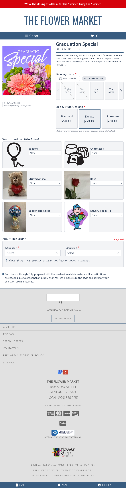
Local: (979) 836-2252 (63, 398)
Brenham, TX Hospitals (81, 464)
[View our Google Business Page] (60, 373)
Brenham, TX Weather (46, 470)
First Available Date (93, 78)
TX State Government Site (77, 470)
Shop (33, 35)
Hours (106, 485)
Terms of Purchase (63, 475)
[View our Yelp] (65, 373)
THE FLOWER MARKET (63, 20)
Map (64, 485)
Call (22, 485)
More (60, 65)
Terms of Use (86, 475)
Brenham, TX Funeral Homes (48, 464)
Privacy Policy (41, 475)
